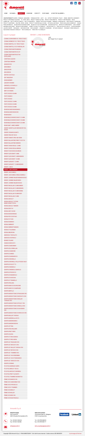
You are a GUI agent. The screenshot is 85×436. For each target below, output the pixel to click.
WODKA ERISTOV (8, 208)
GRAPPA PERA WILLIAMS (10, 328)
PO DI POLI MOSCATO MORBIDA (12, 371)
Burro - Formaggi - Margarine (22, 18)
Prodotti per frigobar (64, 19)
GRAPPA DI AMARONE (10, 251)
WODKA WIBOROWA (9, 232)
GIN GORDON (7, 72)
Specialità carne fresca (65, 24)
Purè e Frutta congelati (38, 29)
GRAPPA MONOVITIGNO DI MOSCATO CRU (15, 296)
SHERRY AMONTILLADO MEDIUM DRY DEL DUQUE (15, 128)
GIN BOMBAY (7, 67)
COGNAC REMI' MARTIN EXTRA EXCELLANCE (12, 55)
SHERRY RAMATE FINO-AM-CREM (13, 137)
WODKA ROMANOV (9, 221)
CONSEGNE (29, 13)
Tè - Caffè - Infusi (25, 19)
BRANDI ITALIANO (8, 240)
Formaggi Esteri (35, 18)
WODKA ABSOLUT (9, 199)
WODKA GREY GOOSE (9, 211)
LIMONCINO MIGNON (9, 88)
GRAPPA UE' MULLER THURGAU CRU (13, 347)
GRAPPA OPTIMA (8, 326)
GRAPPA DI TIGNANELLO (10, 280)
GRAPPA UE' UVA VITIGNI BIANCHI (12, 358)
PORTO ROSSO (8, 98)
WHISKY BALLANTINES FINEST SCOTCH (14, 140)
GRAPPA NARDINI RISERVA (11, 323)
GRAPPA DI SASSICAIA (10, 277)
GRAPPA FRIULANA (9, 283)
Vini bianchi (16, 28)
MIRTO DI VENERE (8, 90)
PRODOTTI (21, 13)
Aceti (42, 18)
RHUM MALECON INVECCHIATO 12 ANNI (14, 117)
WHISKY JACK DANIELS (10, 172)
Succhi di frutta (51, 26)
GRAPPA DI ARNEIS (9, 253)
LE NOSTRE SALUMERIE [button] (57, 13)
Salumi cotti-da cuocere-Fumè (39, 24)
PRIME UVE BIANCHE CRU (10, 379)
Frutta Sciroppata (30, 21)
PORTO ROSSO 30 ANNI (10, 106)
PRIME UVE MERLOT (9, 390)
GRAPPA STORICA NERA (10, 339)
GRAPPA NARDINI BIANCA (10, 320)
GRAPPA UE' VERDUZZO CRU (11, 360)
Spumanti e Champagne (46, 28)
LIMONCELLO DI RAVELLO (10, 85)
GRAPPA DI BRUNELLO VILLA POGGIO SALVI (15, 261)
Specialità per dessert (22, 26)
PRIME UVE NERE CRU (10, 395)
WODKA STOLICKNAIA (10, 229)
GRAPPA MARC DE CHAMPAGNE (12, 288)
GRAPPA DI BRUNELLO (10, 259)
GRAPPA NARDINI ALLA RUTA (11, 318)
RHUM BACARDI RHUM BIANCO (12, 109)
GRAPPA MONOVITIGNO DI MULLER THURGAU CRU (13, 299)
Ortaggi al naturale (53, 23)
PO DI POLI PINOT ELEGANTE (11, 374)
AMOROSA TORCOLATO (10, 235)
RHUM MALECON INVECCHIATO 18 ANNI (14, 120)
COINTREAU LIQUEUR (9, 59)
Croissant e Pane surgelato (71, 28)
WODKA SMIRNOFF (9, 224)
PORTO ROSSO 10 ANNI (10, 101)
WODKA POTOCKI (8, 219)
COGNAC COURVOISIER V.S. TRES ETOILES (15, 38)
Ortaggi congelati (58, 28)
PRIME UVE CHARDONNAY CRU (12, 382)
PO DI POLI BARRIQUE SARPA (11, 366)
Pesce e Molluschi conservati (68, 23)
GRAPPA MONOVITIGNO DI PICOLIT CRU (14, 303)
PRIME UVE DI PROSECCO (11, 384)
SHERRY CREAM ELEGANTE (11, 132)
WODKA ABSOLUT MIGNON (11, 205)
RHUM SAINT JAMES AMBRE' (11, 125)
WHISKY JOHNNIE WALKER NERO (12, 180)
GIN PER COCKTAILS (9, 75)
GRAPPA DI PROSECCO (10, 272)
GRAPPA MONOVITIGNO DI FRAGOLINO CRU (15, 293)
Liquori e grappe (7, 28)
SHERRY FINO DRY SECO (10, 135)
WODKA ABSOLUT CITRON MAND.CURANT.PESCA (11, 202)
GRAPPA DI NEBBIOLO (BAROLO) (12, 269)
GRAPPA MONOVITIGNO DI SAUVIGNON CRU (14, 309)
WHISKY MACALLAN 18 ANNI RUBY (13, 193)
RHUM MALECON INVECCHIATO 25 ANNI (14, 122)
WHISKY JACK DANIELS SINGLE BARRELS (14, 175)
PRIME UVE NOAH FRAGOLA (11, 398)
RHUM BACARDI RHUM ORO (11, 112)
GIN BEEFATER (8, 64)
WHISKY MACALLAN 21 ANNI (11, 196)
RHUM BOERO (7, 114)
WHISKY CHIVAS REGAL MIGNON (12, 148)
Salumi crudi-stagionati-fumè (22, 24)
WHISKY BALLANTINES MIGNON (12, 143)
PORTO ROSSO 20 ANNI (10, 104)
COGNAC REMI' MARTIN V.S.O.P (12, 52)
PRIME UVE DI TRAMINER (10, 387)
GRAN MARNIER (8, 80)
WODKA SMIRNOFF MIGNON (11, 227)
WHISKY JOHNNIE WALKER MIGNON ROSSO (15, 177)
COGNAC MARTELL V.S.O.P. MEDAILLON (14, 46)
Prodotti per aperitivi (51, 19)
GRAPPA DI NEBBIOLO (9, 267)
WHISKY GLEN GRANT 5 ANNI (11, 153)
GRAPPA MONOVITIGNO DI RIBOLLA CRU (14, 306)
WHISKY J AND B (8, 167)
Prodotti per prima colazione (11, 19)
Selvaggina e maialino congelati (12, 29)
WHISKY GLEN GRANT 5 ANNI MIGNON (14, 156)
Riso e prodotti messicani (73, 21)
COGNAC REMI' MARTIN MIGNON (12, 49)
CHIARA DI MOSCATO (9, 243)
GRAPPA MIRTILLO (9, 291)
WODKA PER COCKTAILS (10, 216)
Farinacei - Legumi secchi (59, 21)
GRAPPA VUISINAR (9, 363)
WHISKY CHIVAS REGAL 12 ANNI (12, 145)
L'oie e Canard (76, 24)
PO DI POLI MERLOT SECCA (11, 368)
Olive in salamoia (75, 26)
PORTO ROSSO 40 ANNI (10, 93)
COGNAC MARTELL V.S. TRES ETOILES (14, 44)
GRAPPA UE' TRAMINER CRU (11, 352)
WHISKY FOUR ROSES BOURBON (12, 151)
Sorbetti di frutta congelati (37, 26)
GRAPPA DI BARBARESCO (11, 256)
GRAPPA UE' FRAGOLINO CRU (11, 342)
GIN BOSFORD (7, 69)
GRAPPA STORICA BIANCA (11, 336)
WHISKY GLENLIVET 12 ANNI (11, 161)
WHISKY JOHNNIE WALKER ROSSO (13, 183)
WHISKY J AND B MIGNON (10, 169)
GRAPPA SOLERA (8, 334)
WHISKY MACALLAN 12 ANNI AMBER (13, 185)
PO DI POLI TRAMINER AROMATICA (13, 376)
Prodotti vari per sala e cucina (37, 23)
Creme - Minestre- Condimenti (71, 18)
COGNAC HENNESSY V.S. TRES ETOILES (14, 41)
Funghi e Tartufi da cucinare (43, 21)
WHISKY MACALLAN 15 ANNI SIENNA (13, 191)
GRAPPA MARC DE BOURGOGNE (12, 285)
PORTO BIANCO (8, 96)
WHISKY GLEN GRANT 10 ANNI (12, 159)
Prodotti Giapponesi (8, 23)
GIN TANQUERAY (8, 77)
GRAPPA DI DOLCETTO (10, 264)
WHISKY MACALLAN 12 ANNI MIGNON (13, 188)
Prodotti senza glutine (37, 19)
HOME (5, 13)
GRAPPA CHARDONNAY (10, 245)
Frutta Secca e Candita (17, 21)
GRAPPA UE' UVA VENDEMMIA (12, 355)
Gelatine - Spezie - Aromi (22, 23)
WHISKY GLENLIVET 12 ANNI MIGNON (13, 164)
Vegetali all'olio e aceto (63, 26)
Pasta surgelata (26, 29)
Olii (46, 18)
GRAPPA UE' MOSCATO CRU (11, 344)
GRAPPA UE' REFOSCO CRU (11, 350)
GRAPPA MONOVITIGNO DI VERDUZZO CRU (15, 313)
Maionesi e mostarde (9, 26)
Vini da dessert (34, 28)
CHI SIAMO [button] (12, 13)
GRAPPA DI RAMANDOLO (10, 275)
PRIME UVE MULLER (9, 392)
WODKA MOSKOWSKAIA (10, 213)
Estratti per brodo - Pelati (55, 18)
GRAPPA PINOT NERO (9, 331)
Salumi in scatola (53, 24)
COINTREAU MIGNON (9, 61)
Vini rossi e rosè (25, 28)
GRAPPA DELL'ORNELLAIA (10, 248)
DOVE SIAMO (45, 13)
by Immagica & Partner (75, 433)
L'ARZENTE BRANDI (9, 83)
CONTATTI (37, 13)
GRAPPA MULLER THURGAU (11, 315)
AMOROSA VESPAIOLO (10, 237)
